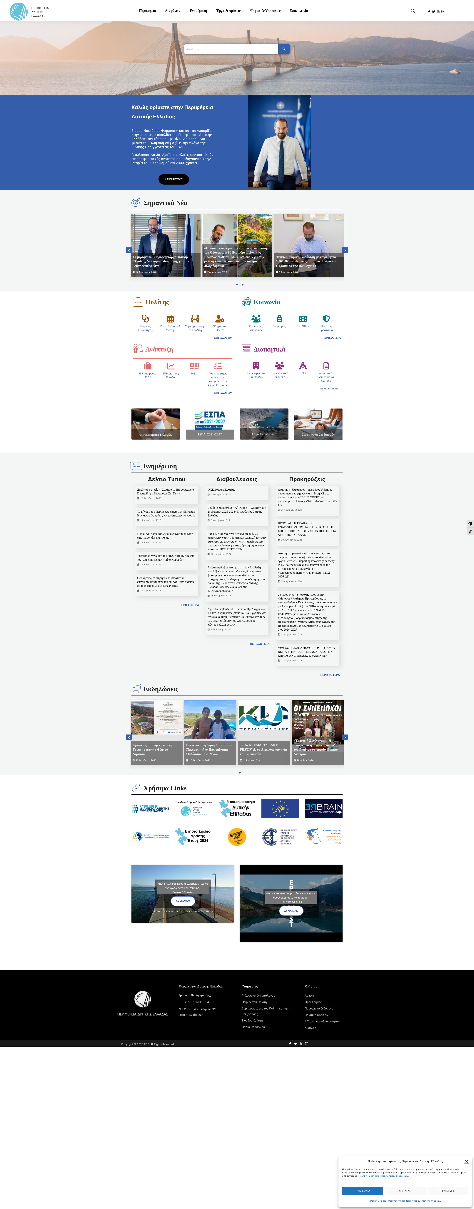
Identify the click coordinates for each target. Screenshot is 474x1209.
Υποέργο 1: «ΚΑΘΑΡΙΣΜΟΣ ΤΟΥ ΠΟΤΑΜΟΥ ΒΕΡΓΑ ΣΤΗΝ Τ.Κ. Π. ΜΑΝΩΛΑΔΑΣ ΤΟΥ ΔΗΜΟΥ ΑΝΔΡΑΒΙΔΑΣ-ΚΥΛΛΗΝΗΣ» (307, 651)
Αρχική (309, 995)
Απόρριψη (405, 1191)
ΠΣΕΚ (303, 373)
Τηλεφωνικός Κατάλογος (258, 995)
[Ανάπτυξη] (138, 348)
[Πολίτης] (138, 302)
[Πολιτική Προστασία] (326, 318)
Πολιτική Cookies (377, 1200)
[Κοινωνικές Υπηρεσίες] (256, 318)
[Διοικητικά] (246, 348)
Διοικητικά (269, 349)
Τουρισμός (279, 326)
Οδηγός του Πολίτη (254, 1002)
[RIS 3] (194, 366)
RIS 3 (194, 373)
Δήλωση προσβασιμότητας (322, 1021)
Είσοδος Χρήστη (252, 1020)
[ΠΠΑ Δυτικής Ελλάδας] (171, 366)
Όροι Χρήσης (313, 1002)
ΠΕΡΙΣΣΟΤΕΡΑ (189, 605)
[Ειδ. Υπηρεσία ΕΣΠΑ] (147, 366)
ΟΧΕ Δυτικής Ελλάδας (221, 489)
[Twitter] (434, 10)
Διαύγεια (310, 1028)
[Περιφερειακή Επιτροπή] (279, 365)
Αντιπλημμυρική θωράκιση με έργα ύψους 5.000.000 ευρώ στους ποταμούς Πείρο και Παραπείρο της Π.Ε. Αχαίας (306, 261)
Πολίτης (157, 302)
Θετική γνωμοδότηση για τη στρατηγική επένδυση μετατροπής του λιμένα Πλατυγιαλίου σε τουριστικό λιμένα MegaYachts (165, 581)
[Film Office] (303, 318)
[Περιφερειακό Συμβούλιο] (256, 365)
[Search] (284, 49)
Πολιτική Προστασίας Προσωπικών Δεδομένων (383, 1175)
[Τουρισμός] (279, 318)
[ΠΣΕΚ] (303, 365)
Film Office (302, 326)
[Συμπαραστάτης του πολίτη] (195, 318)
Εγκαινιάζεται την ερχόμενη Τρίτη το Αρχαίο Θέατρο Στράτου (152, 749)
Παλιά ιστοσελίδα (253, 1027)
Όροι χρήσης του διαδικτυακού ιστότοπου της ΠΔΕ (414, 1200)
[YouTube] (438, 10)
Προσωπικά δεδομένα (319, 1008)
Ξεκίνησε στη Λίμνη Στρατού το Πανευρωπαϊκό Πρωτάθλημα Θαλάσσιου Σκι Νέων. (209, 749)
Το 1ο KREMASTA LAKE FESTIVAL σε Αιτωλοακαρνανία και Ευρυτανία (263, 749)
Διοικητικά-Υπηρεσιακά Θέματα (326, 377)
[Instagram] (443, 10)
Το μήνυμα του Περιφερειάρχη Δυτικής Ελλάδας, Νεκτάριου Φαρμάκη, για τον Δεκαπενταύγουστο (161, 261)
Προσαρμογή (448, 1191)
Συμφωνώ (363, 1191)
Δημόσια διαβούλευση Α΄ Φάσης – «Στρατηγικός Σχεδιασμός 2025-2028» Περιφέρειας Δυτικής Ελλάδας (237, 511)
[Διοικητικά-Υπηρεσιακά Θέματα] (326, 365)
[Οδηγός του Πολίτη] (220, 318)
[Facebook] (429, 10)
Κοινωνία (267, 302)
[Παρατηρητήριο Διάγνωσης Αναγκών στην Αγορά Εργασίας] (218, 366)
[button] (466, 1161)
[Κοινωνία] (246, 301)
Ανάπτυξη (159, 349)
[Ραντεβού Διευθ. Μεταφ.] (170, 318)
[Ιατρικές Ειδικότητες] (145, 318)
